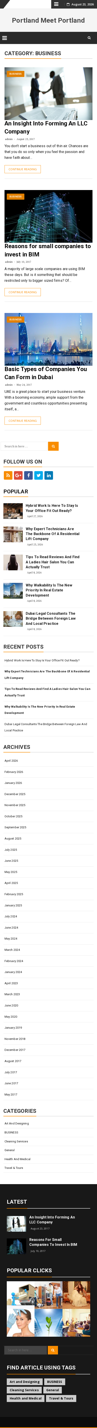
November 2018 (15, 1039)
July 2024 (11, 916)
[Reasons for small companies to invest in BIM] (16, 1246)
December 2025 (15, 794)
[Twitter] (38, 475)
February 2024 (14, 961)
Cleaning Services (16, 1141)
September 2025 (15, 827)
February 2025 (14, 894)
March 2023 (12, 994)
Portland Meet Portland (48, 20)
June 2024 (11, 927)
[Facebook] (28, 475)
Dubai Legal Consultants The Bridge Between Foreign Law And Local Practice (51, 618)
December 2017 (15, 1050)
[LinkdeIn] (48, 475)
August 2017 (13, 1061)
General (10, 1150)
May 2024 (11, 938)
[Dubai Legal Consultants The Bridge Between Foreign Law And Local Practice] (13, 619)
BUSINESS (15, 73)
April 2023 (11, 983)
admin (9, 139)
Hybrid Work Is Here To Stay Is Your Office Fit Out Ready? (52, 508)
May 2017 (11, 1094)
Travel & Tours (14, 1168)
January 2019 (13, 1027)
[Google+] (18, 475)
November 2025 (15, 805)
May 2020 (11, 1016)
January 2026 (13, 783)
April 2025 (11, 883)
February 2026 (14, 772)
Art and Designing (17, 1123)
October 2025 (13, 816)
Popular (15, 491)
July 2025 (11, 849)
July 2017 (11, 1072)
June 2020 (11, 1005)
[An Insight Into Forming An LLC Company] (16, 1223)
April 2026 (11, 760)
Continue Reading (23, 169)
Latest (17, 1202)
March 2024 (12, 949)
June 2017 (11, 1083)
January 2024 (13, 972)
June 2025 (11, 860)
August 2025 (13, 838)
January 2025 (13, 905)
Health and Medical (17, 1159)
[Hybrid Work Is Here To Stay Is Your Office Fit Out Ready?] (13, 511)
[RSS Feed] (8, 475)
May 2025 (11, 872)
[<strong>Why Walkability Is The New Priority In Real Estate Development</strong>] (13, 591)
